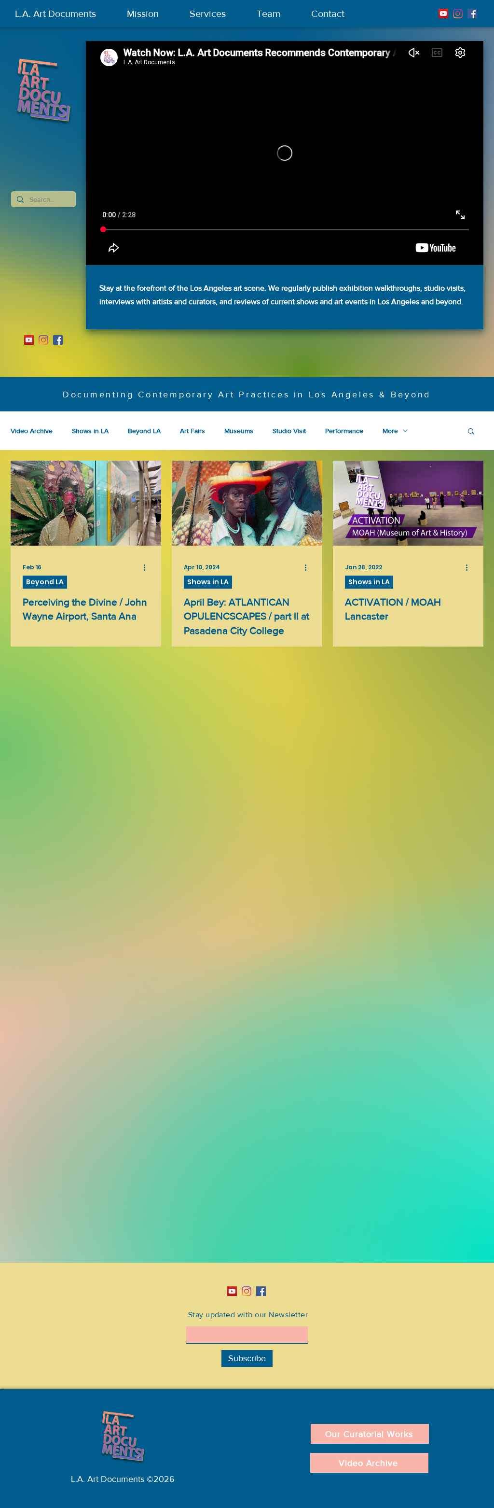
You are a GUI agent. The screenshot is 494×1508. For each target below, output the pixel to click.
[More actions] (147, 567)
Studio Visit (289, 431)
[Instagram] (458, 13)
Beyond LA (144, 431)
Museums (238, 431)
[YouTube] (443, 13)
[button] (471, 432)
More (390, 431)
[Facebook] (472, 13)
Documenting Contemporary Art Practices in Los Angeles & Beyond (247, 394)
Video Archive (32, 431)
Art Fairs (192, 431)
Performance (344, 431)
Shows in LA (90, 431)
